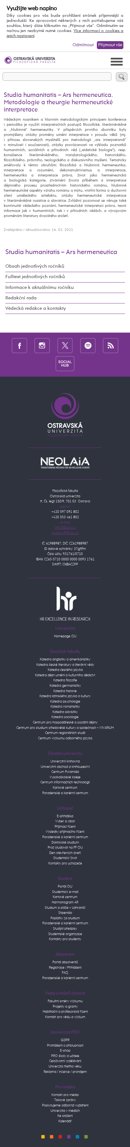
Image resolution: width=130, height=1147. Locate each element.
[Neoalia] (65, 462)
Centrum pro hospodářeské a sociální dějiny (65, 722)
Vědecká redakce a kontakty (35, 308)
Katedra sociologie (65, 717)
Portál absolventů (65, 962)
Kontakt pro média (65, 1095)
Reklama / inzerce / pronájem (65, 1072)
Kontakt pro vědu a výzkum (65, 1017)
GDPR (65, 1040)
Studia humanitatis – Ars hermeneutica (61, 252)
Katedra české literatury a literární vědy (65, 664)
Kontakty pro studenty (65, 939)
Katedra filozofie (65, 680)
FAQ (65, 972)
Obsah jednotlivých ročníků (34, 266)
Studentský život (65, 858)
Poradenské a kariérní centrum (65, 793)
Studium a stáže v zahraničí (65, 907)
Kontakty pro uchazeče (65, 863)
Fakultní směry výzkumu (65, 1001)
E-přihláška (65, 816)
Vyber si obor (65, 821)
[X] (65, 345)
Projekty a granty (65, 1006)
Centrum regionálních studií (65, 733)
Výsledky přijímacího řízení (65, 831)
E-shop (65, 1050)
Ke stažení (65, 1116)
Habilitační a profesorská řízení (65, 1011)
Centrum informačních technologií (65, 782)
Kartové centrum (65, 787)
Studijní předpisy (65, 928)
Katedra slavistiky (65, 712)
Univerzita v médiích (65, 1110)
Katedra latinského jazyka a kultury (65, 696)
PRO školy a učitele (65, 1056)
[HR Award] (65, 603)
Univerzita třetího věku (65, 1066)
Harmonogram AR (65, 902)
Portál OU (65, 886)
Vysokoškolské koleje (65, 777)
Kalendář (65, 1121)
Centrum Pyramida (65, 772)
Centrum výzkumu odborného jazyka (65, 738)
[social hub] (65, 363)
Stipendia (65, 912)
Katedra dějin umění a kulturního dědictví (65, 675)
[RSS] (110, 345)
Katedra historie (65, 691)
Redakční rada (21, 298)
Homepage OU (65, 636)
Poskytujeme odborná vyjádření (65, 1105)
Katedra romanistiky (65, 706)
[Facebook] (19, 345)
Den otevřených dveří (65, 853)
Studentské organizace (65, 934)
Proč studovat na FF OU (65, 847)
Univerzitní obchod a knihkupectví (65, 766)
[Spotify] (88, 345)
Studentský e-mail (65, 892)
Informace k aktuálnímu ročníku (39, 287)
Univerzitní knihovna (65, 761)
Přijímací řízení (65, 826)
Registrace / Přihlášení (65, 967)
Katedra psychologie (65, 701)
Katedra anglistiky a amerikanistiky (65, 659)
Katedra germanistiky (65, 685)
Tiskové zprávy (65, 1100)
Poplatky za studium (65, 918)
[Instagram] (42, 345)
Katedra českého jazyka (65, 670)
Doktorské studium (65, 842)
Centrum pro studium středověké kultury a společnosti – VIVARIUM (65, 728)
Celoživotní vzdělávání (65, 1061)
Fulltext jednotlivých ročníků (35, 277)
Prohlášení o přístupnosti (65, 1045)
